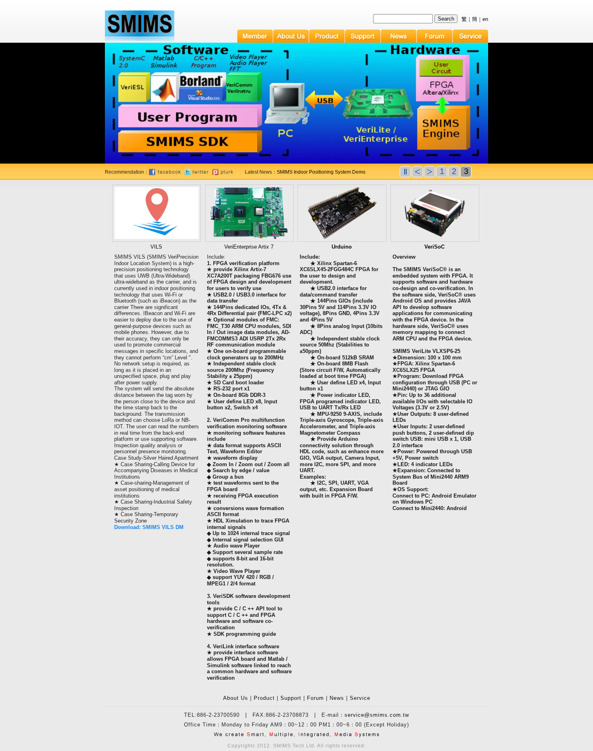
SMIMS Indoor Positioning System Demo (321, 172)
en (485, 19)
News (337, 698)
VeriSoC (434, 247)
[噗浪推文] (222, 173)
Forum (315, 698)
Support (290, 698)
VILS (156, 247)
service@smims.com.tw (377, 715)
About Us (235, 698)
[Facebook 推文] (165, 173)
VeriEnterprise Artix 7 (249, 247)
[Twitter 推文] (196, 173)
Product (264, 698)
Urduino (342, 247)
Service (360, 698)
